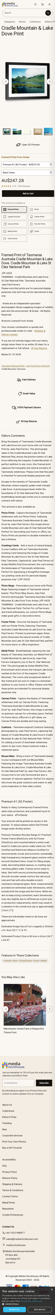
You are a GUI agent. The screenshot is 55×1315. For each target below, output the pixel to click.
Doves (36, 960)
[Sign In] (49, 4)
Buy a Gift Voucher (12, 1147)
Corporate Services (12, 1135)
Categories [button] (9, 21)
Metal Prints (8, 1202)
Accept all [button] (14, 1309)
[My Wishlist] (35, 4)
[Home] (11, 4)
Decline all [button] (40, 1309)
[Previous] (5, 81)
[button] (27, 1304)
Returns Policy (9, 1178)
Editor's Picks (9, 1117)
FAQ (4, 1165)
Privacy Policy (9, 1172)
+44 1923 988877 (15, 1232)
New (4, 1129)
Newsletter (8, 1208)
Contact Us (8, 1226)
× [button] (52, 1290)
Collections (35, 21)
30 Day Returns (39, 348)
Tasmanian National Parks (13, 366)
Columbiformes (25, 960)
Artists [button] (22, 21)
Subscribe (44, 1083)
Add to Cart (28, 193)
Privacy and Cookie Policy (31, 1301)
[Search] (48, 13)
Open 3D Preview (30, 144)
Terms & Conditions (12, 1190)
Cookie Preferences (12, 1214)
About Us (7, 1104)
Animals (8, 960)
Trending (7, 1123)
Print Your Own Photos (14, 1141)
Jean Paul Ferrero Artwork (37, 366)
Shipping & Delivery (12, 1184)
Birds (15, 960)
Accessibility (9, 1159)
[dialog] (27, 1301)
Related (44, 960)
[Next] (50, 81)
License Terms (10, 1196)
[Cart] (42, 4)
